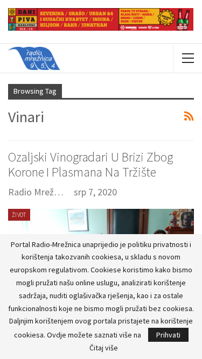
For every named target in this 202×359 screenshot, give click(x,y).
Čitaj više (103, 347)
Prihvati (168, 335)
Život (19, 215)
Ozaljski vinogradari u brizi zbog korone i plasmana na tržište (90, 164)
